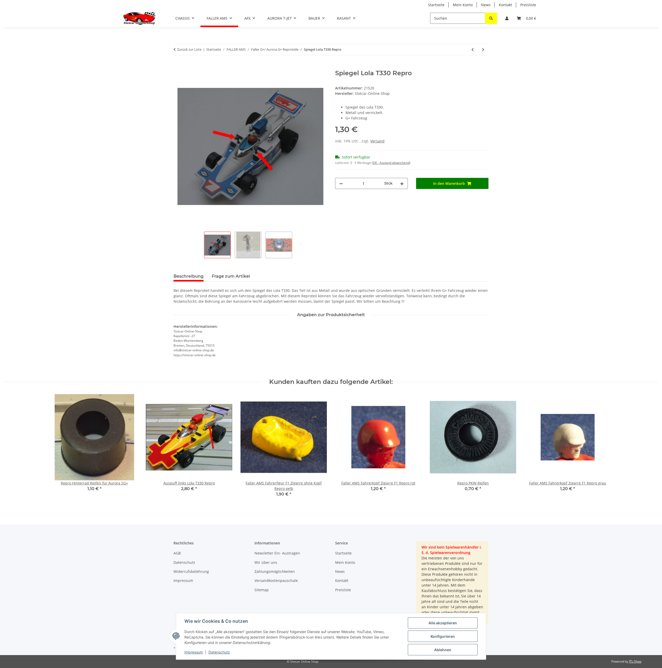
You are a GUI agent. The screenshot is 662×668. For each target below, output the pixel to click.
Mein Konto (463, 4)
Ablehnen (442, 650)
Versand (377, 141)
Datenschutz (219, 652)
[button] (507, 18)
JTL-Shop (635, 661)
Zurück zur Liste (189, 49)
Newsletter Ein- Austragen (277, 553)
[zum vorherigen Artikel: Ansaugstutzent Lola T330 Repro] (472, 49)
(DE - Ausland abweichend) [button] (391, 163)
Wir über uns (265, 562)
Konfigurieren (443, 636)
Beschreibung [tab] (189, 276)
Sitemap (261, 589)
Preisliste (528, 4)
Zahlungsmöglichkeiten (274, 571)
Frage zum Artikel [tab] (231, 276)
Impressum (193, 652)
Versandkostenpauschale (276, 580)
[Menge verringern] (341, 183)
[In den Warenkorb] (178, 67)
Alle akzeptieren (442, 623)
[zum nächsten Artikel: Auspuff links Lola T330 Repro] (483, 49)
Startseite (436, 4)
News (486, 4)
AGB (177, 553)
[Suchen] (491, 18)
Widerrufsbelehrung (191, 571)
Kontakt (505, 4)
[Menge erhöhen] (402, 183)
